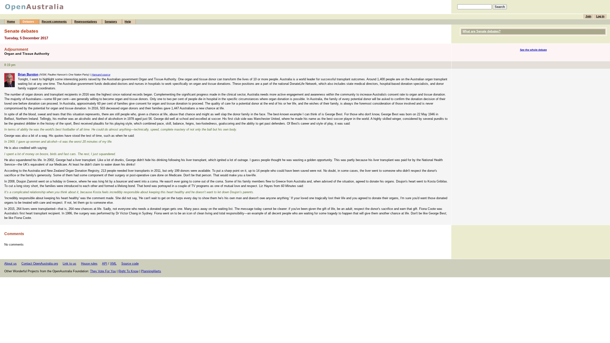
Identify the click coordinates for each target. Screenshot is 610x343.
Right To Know (128, 271)
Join (588, 16)
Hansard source (101, 74)
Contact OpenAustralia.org (39, 263)
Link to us (69, 263)
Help (128, 21)
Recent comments (54, 21)
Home (11, 21)
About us (10, 263)
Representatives (85, 21)
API (104, 263)
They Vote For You (103, 271)
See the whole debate (533, 49)
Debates (28, 21)
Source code (130, 263)
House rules (89, 263)
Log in (600, 16)
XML (113, 263)
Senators (111, 21)
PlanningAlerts (151, 271)
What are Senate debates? (482, 31)
